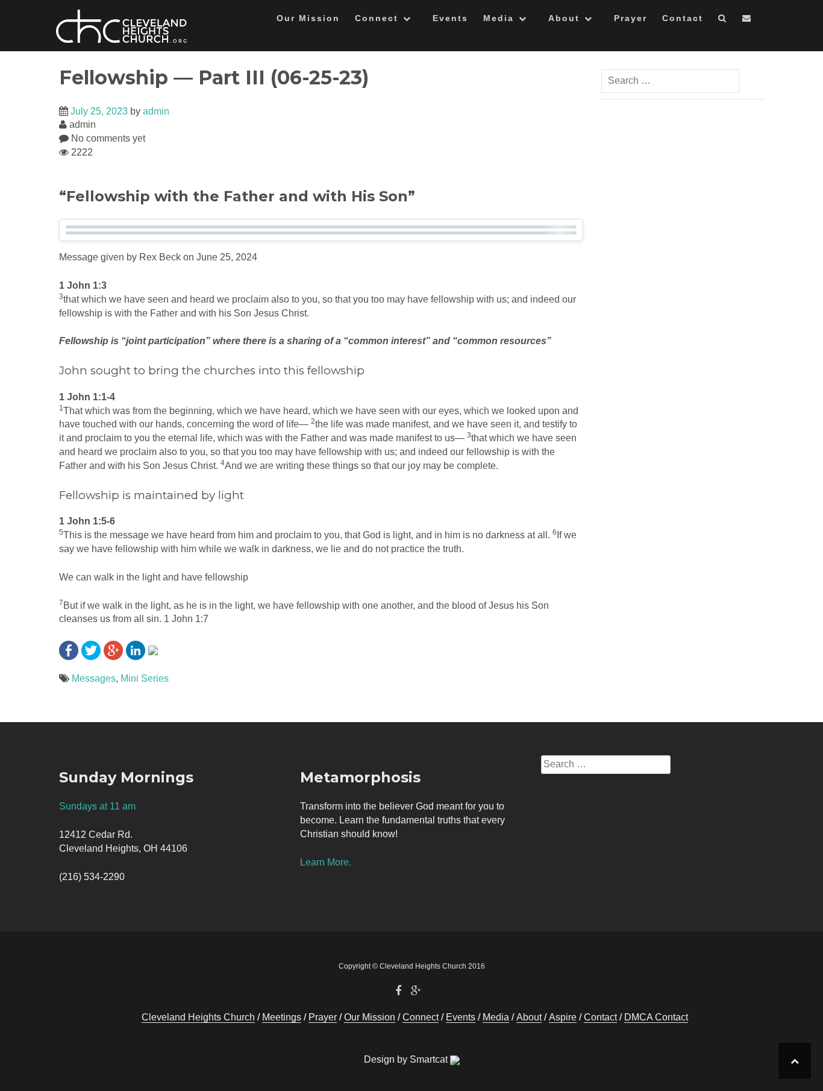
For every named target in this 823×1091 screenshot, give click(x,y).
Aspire (563, 1017)
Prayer (630, 18)
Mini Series (144, 678)
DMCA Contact (656, 1017)
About (564, 18)
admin (156, 111)
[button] (722, 20)
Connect (376, 18)
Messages (94, 678)
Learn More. (325, 862)
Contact (682, 18)
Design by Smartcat (407, 1059)
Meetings (281, 1017)
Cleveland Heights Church (198, 1017)
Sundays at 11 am (97, 806)
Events (450, 18)
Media (498, 18)
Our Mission (308, 18)
